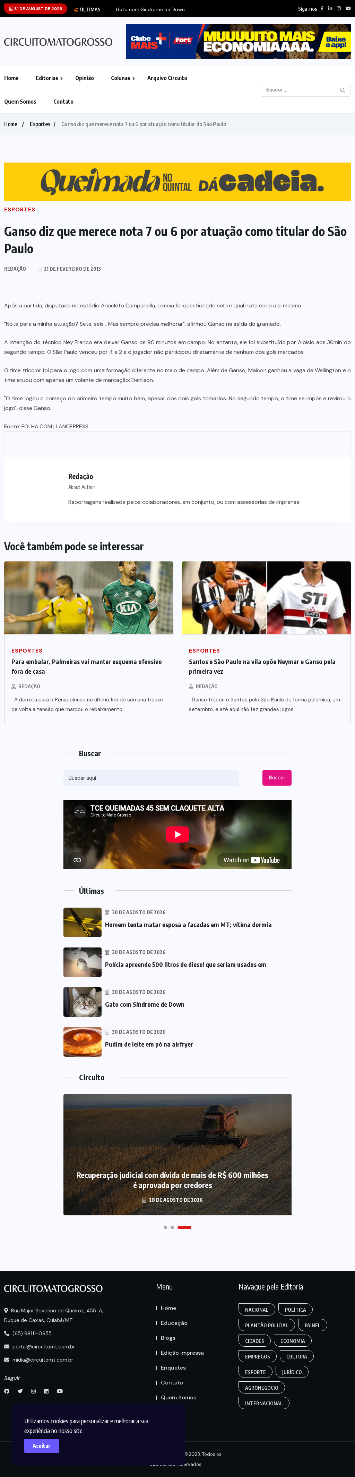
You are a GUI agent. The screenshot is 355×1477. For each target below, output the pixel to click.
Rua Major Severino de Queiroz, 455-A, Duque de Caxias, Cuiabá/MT (53, 1315)
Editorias (47, 78)
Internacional (264, 1403)
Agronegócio (261, 1388)
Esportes (40, 124)
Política (295, 1310)
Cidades (254, 1341)
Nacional (257, 1310)
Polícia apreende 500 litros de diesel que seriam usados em (185, 964)
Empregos (257, 1357)
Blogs (168, 1337)
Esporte (255, 1372)
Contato (63, 101)
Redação (29, 686)
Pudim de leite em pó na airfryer (149, 1044)
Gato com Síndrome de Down (150, 9)
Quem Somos (20, 101)
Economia (292, 1341)
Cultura (296, 1357)
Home (11, 78)
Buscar (277, 777)
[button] (165, 1227)
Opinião (84, 78)
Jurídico (292, 1372)
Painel (313, 1325)
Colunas (120, 78)
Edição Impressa (182, 1352)
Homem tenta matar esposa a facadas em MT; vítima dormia (188, 924)
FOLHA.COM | (37, 426)
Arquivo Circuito (167, 78)
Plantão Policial (266, 1325)
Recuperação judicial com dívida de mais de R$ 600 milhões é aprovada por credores (172, 1180)
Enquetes (173, 1367)
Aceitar (42, 1445)
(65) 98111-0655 (31, 1333)
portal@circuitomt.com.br (43, 1346)
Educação (174, 1323)
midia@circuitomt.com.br (42, 1359)
